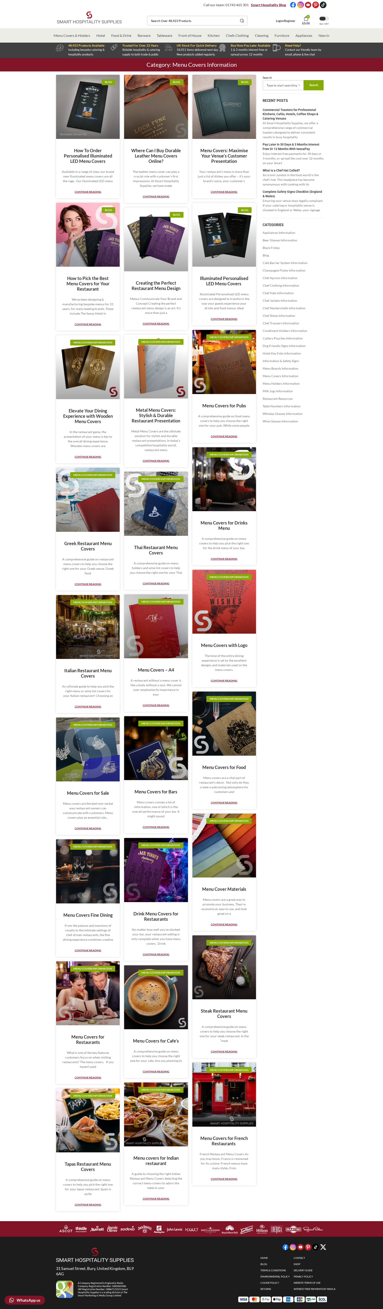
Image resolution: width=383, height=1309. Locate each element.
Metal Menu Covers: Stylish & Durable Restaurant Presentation (156, 415)
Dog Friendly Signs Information (284, 346)
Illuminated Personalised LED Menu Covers (224, 281)
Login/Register (285, 21)
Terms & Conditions (273, 1270)
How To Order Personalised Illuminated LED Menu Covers (88, 156)
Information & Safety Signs (281, 361)
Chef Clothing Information (281, 285)
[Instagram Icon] (300, 5)
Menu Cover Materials (224, 889)
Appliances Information (279, 233)
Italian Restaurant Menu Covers (88, 673)
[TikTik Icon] (323, 5)
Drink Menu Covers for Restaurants (155, 916)
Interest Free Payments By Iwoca (314, 1288)
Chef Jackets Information (280, 300)
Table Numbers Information (282, 406)
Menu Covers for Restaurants (87, 1039)
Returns (265, 1288)
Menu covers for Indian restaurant (156, 1160)
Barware (144, 35)
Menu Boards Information (280, 368)
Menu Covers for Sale (88, 793)
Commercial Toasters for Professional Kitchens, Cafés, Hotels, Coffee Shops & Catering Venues (290, 114)
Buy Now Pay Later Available (250, 45)
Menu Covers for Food (224, 767)
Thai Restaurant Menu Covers (156, 550)
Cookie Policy (269, 1282)
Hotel (100, 35)
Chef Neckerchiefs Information (284, 308)
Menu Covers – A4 (156, 669)
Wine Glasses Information (280, 421)
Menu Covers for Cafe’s (156, 1040)
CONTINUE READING (88, 191)
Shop (297, 1264)
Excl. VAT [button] (324, 23)
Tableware (164, 35)
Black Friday (271, 248)
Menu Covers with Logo (224, 645)
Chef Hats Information (278, 293)
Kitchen (214, 35)
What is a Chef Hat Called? (281, 170)
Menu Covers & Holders (72, 35)
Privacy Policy (303, 1276)
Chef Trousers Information (281, 323)
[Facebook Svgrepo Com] (293, 5)
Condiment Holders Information (285, 331)
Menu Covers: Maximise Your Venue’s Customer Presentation (224, 156)
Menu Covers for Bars (156, 791)
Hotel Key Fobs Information (282, 353)
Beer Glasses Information (280, 240)
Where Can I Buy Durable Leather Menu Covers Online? (156, 156)
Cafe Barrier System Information (285, 263)
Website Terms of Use (307, 1282)
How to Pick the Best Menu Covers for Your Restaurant (87, 284)
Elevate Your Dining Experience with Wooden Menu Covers (88, 416)
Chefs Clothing (237, 35)
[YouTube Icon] (308, 5)
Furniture (282, 35)
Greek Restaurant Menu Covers (88, 546)
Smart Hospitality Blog (268, 5)
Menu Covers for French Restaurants (224, 1141)
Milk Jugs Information (278, 391)
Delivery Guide (303, 1270)
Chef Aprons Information (280, 278)
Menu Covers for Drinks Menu (224, 525)
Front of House (189, 35)
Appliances (303, 35)
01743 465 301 (237, 5)
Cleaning (261, 35)
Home (264, 1257)
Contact (299, 1257)
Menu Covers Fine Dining (88, 915)
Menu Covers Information (280, 376)
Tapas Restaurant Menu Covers (88, 1166)
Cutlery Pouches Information (283, 338)
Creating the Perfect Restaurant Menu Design (156, 285)
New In (324, 35)
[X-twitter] (323, 1247)
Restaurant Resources (278, 398)
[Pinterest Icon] (315, 5)
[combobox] (197, 21)
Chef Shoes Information (279, 315)
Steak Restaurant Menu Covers (224, 1013)
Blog (266, 255)
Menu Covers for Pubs (224, 405)
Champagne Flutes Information (284, 270)
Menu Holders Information (281, 383)
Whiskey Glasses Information (283, 414)
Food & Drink (121, 35)
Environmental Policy (275, 1276)
